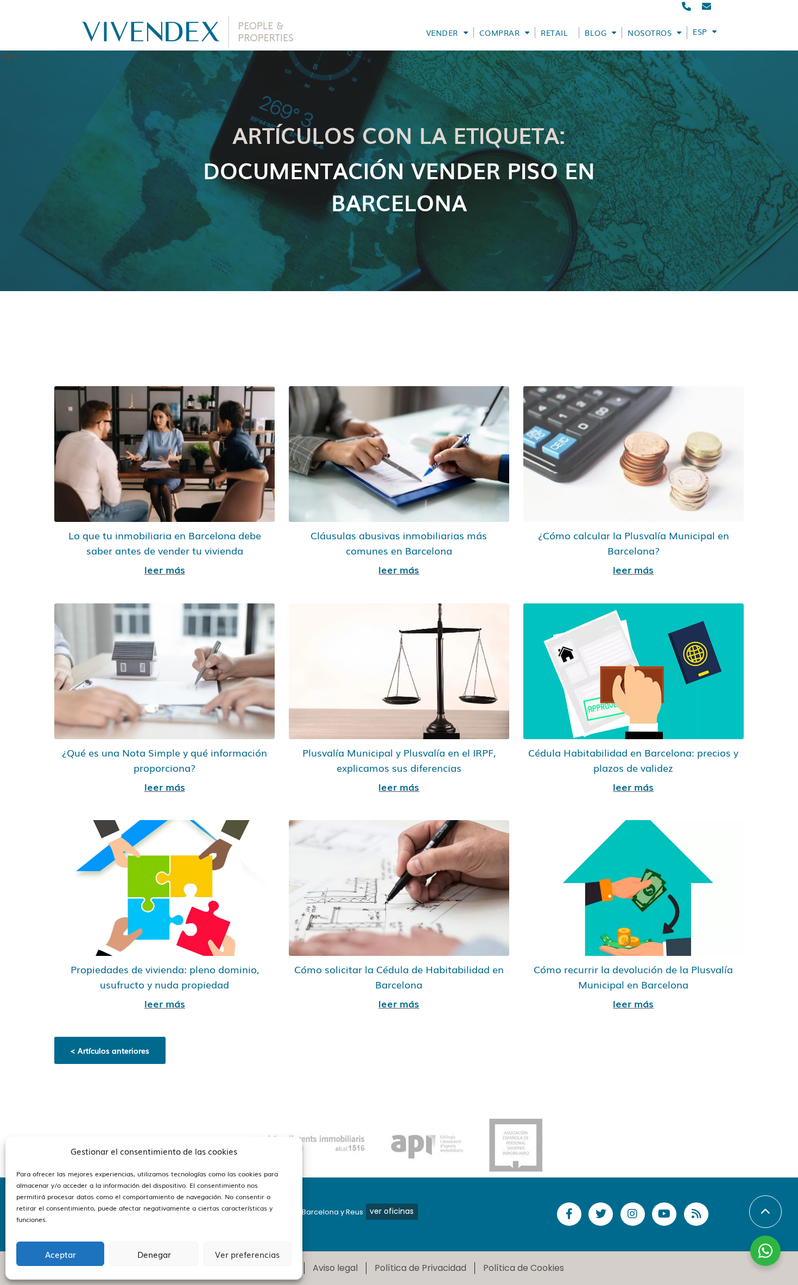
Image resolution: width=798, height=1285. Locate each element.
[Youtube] (664, 1214)
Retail (554, 32)
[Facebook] (569, 1214)
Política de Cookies (523, 1268)
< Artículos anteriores (110, 1050)
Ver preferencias (247, 1254)
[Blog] (696, 1214)
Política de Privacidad (420, 1268)
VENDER (442, 32)
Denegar (154, 1254)
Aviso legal (335, 1268)
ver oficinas (392, 1211)
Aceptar (60, 1254)
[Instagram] (632, 1214)
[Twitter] (600, 1214)
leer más (164, 569)
